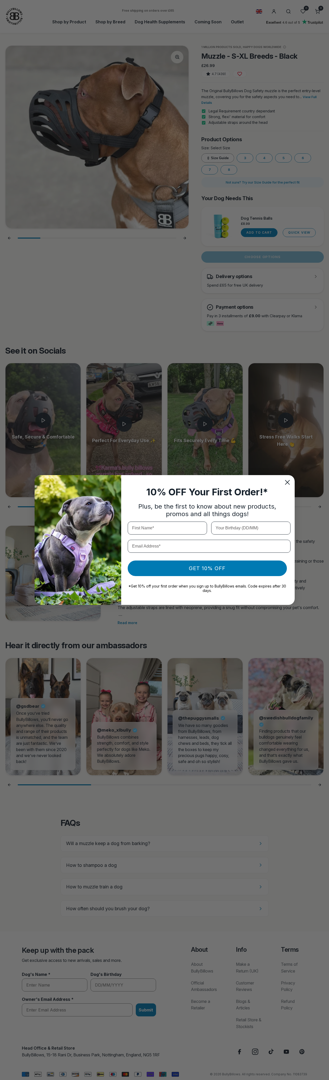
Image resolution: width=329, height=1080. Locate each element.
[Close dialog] (287, 482)
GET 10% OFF (207, 568)
